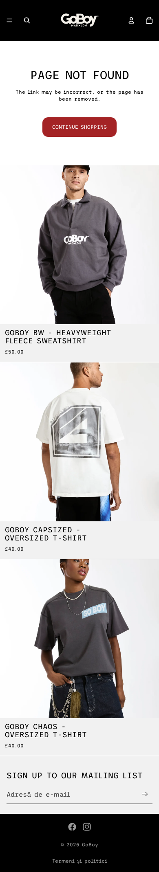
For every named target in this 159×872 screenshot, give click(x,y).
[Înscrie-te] (144, 794)
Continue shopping (79, 127)
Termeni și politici (79, 861)
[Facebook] (72, 827)
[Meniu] (9, 20)
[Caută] (27, 20)
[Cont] (131, 20)
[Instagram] (87, 827)
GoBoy (90, 845)
